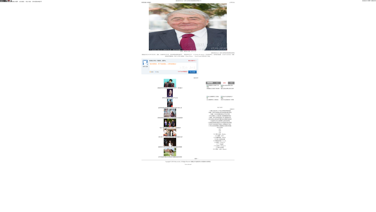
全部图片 (148, 2)
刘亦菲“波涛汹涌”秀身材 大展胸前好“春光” (220, 124)
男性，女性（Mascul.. (221, 149)
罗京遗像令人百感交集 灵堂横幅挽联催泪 (220, 116)
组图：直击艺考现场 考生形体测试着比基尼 (220, 112)
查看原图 (143, 2)
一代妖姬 (221, 144)
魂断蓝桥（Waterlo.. (221, 137)
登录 (144, 66)
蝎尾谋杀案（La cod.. (221, 141)
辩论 (157, 72)
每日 (220, 129)
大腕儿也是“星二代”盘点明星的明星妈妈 (220, 110)
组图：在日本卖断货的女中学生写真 (220, 114)
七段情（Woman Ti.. (221, 146)
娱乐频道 (21, 1)
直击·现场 (28, 1)
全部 (220, 132)
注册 (146, 66)
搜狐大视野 (15, 1)
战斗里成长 (221, 147)
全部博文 (208, 161)
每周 (220, 131)
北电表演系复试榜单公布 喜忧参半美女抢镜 (220, 122)
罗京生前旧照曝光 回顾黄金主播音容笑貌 (220, 126)
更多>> (196, 158)
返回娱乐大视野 (366, 0)
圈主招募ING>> (192, 60)
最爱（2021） (221, 136)
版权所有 (198, 161)
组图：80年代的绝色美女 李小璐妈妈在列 (220, 117)
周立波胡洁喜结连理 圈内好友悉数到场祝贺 (220, 119)
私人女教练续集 (221, 139)
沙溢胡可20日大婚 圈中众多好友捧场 (220, 121)
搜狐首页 (373, 0)
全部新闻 (203, 161)
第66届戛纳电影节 (37, 1)
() (234, 2)
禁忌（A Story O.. (221, 142)
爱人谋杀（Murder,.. (221, 134)
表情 (152, 72)
